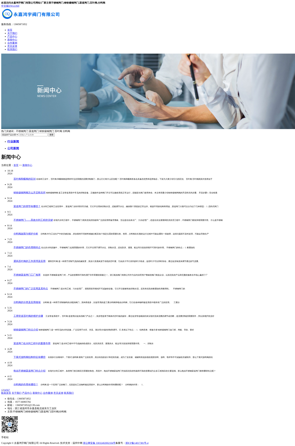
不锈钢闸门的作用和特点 (27, 247)
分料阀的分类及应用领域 (27, 302)
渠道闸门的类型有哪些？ (27, 206)
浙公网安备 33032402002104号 (99, 443)
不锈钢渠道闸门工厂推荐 (27, 275)
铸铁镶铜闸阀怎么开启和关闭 (29, 192)
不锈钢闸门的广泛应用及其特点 (31, 288)
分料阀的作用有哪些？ (26, 384)
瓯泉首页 (6, 393)
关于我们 (12, 33)
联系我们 (12, 49)
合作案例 (12, 43)
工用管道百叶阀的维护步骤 (28, 316)
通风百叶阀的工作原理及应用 (29, 261)
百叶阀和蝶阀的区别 (25, 179)
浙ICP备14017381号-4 (136, 443)
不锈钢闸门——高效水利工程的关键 (33, 220)
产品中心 (12, 36)
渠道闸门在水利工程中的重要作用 (32, 343)
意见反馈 (12, 46)
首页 (9, 30)
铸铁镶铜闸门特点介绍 (26, 329)
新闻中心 (12, 39)
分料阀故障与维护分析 (26, 233)
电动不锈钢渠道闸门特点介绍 (29, 370)
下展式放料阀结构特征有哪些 (29, 357)
